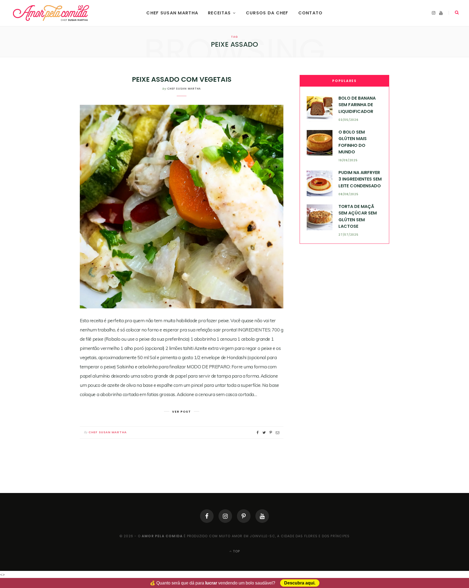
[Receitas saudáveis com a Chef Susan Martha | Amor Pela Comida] (51, 13)
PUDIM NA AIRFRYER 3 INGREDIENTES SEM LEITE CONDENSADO (360, 179)
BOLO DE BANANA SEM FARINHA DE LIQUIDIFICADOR (357, 105)
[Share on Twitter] (264, 432)
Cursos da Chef (267, 13)
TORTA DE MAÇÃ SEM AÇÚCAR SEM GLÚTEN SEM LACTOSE (357, 216)
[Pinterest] (244, 516)
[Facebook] (207, 516)
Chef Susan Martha (172, 13)
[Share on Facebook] (257, 432)
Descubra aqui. (299, 583)
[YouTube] (262, 516)
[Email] (277, 432)
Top (236, 551)
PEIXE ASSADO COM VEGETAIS (182, 79)
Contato (310, 13)
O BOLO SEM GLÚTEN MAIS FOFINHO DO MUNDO (352, 142)
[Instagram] (225, 516)
